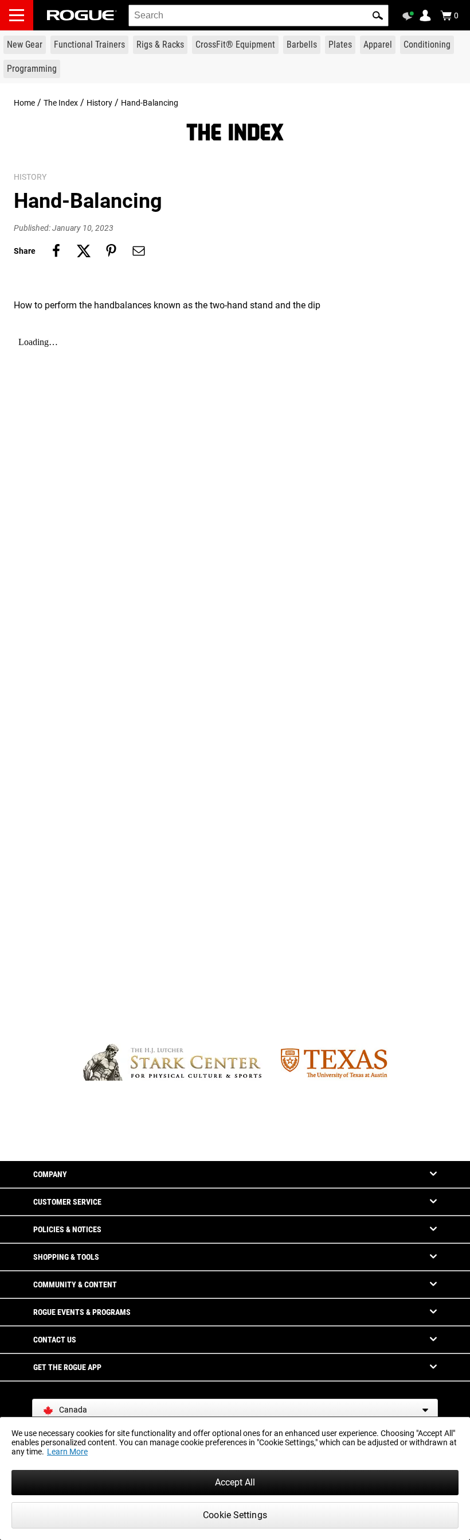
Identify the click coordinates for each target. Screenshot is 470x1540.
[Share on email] (139, 251)
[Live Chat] (410, 16)
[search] (258, 15)
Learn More (67, 1451)
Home (24, 102)
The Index (61, 102)
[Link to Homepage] (82, 15)
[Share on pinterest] (111, 251)
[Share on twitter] (84, 251)
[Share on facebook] (56, 251)
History (99, 102)
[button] (378, 15)
